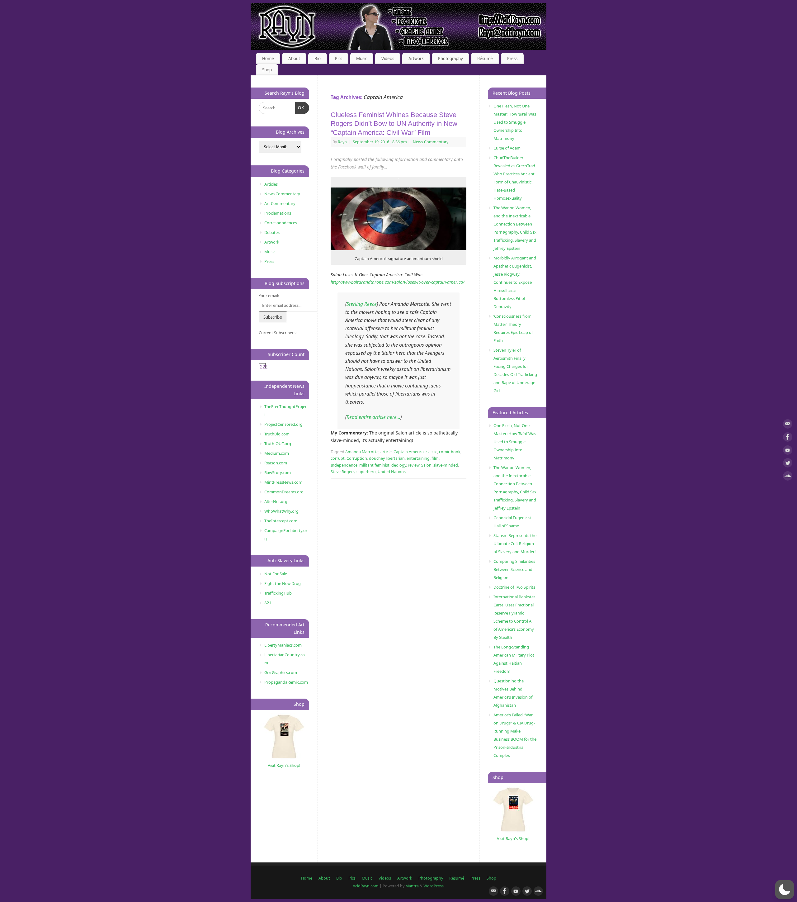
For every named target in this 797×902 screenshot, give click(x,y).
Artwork (416, 58)
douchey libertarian (387, 458)
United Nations (392, 471)
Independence (344, 465)
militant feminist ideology (382, 465)
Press (512, 58)
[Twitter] (787, 464)
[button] (784, 889)
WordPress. (434, 886)
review (413, 465)
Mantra (412, 886)
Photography (450, 58)
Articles (271, 184)
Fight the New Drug (282, 583)
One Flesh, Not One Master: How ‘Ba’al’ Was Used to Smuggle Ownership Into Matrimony (514, 122)
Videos (387, 58)
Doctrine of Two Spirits (514, 587)
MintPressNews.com (283, 482)
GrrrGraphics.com (280, 672)
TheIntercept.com (280, 521)
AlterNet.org (275, 501)
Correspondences (280, 223)
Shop (267, 70)
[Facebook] (787, 438)
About (294, 58)
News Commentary (430, 142)
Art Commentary (279, 203)
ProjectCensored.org (283, 424)
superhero (366, 471)
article (386, 451)
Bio (317, 58)
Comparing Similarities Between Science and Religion (514, 569)
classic (431, 451)
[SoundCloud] (787, 477)
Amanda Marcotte (362, 451)
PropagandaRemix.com (286, 682)
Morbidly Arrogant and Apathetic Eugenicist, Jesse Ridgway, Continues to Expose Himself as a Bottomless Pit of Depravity (514, 282)
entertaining (418, 458)
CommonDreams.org (284, 492)
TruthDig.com (277, 434)
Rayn (342, 142)
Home (268, 58)
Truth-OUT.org (277, 443)
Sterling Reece (362, 304)
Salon (426, 465)
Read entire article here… (373, 417)
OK (300, 107)
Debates (272, 232)
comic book (449, 451)
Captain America (409, 451)
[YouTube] (787, 451)
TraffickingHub (278, 593)
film (435, 458)
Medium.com (276, 453)
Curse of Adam (507, 148)
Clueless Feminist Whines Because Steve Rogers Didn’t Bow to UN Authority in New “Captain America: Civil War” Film (394, 123)
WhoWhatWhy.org (281, 511)
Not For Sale (275, 574)
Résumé (485, 58)
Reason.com (275, 463)
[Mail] (787, 425)
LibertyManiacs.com (283, 645)
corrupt (338, 458)
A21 (267, 602)
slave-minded (445, 465)
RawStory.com (277, 472)
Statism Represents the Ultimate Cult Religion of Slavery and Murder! (514, 543)
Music (361, 58)
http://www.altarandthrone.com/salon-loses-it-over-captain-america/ (398, 282)
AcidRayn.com (366, 886)
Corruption (357, 458)
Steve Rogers (343, 471)
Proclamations (277, 213)
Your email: (269, 295)
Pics (338, 58)
